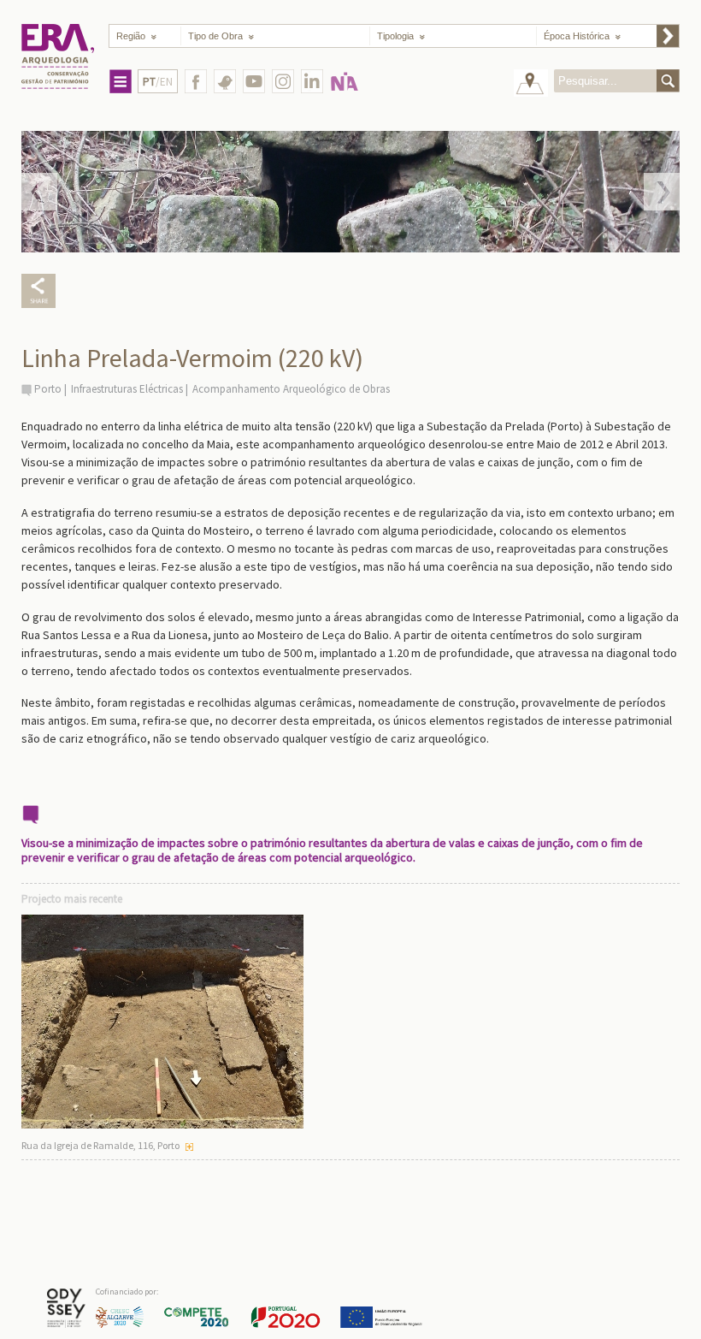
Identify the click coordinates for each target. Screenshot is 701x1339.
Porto (48, 389)
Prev (39, 191)
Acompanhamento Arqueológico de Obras (291, 389)
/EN (158, 81)
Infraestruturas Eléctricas (127, 389)
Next (662, 191)
